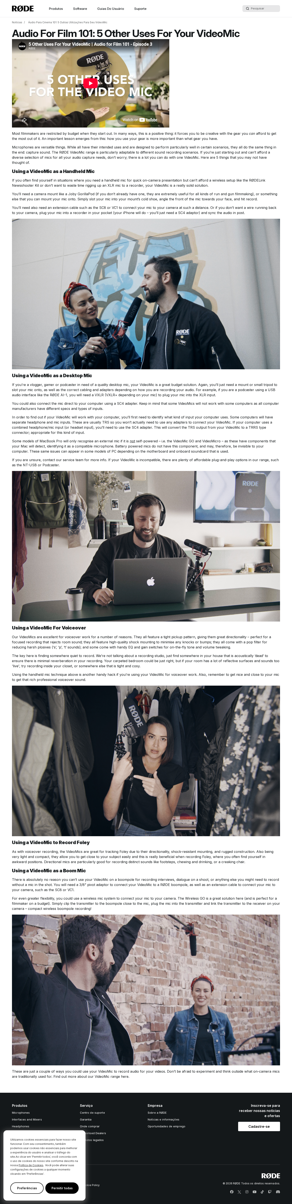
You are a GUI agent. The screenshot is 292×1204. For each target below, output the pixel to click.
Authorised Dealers (93, 1133)
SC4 (181, 213)
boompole (179, 885)
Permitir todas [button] (62, 1188)
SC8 (102, 207)
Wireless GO (195, 898)
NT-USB (30, 465)
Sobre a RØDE (157, 1112)
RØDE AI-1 (58, 395)
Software (80, 8)
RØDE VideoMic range (77, 152)
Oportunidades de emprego (166, 1126)
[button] (259, 1126)
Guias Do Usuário (110, 8)
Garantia (86, 1119)
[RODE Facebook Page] (231, 1192)
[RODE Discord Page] (278, 1192)
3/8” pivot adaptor (94, 885)
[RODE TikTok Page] (262, 1192)
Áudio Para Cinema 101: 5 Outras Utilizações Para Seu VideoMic (67, 22)
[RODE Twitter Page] (239, 1192)
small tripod (263, 385)
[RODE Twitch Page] (269, 1192)
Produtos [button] (56, 8)
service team (73, 460)
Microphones (21, 1112)
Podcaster (51, 465)
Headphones (20, 1126)
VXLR (99, 395)
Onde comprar (90, 1126)
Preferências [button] (27, 1188)
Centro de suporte (92, 1112)
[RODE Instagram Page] (246, 1192)
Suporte (140, 8)
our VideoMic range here (108, 1076)
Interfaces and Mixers (27, 1119)
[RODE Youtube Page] (255, 1192)
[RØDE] (23, 9)
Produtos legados (92, 1140)
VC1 (115, 207)
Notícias (17, 22)
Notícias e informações (163, 1119)
